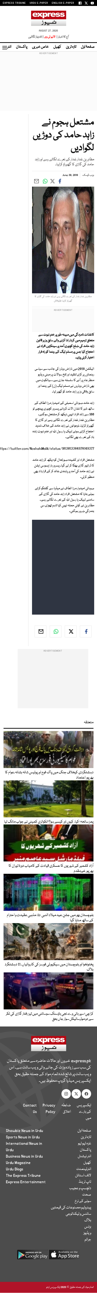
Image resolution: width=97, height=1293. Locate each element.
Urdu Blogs (14, 1169)
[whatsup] (55, 631)
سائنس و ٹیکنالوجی (78, 1214)
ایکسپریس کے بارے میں (84, 1112)
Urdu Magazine (18, 1163)
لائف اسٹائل (83, 1175)
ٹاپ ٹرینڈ (85, 1182)
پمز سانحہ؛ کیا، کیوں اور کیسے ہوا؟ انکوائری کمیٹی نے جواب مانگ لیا (48, 822)
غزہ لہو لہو (84, 1143)
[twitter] (71, 631)
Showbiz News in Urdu (24, 1131)
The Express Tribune (23, 1175)
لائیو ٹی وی (49, 37)
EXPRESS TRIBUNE (14, 3)
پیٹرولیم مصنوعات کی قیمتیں (71, 1207)
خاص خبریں (40, 47)
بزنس (87, 1227)
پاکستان (21, 47)
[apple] (64, 1256)
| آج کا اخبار (62, 37)
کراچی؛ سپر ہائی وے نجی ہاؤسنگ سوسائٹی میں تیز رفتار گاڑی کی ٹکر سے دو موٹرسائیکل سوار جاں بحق (49, 1016)
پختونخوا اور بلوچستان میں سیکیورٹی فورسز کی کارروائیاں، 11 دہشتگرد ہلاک (49, 967)
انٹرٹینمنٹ (83, 1169)
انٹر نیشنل (84, 1156)
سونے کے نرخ (83, 1201)
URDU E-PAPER (39, 3)
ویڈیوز (87, 1233)
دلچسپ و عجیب (80, 1188)
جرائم (88, 1239)
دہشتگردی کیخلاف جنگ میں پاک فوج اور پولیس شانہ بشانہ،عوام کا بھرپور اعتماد (49, 775)
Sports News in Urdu (23, 1137)
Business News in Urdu (24, 1156)
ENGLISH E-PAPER (63, 3)
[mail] (40, 631)
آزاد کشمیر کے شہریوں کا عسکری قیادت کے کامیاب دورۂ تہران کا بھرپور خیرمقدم (50, 868)
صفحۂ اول (88, 47)
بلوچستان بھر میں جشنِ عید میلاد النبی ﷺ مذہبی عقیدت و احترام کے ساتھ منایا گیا (49, 917)
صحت (86, 1195)
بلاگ (87, 1220)
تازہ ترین (71, 47)
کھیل (57, 47)
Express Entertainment (26, 1182)
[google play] (32, 1256)
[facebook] (86, 631)
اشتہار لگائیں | (36, 37)
